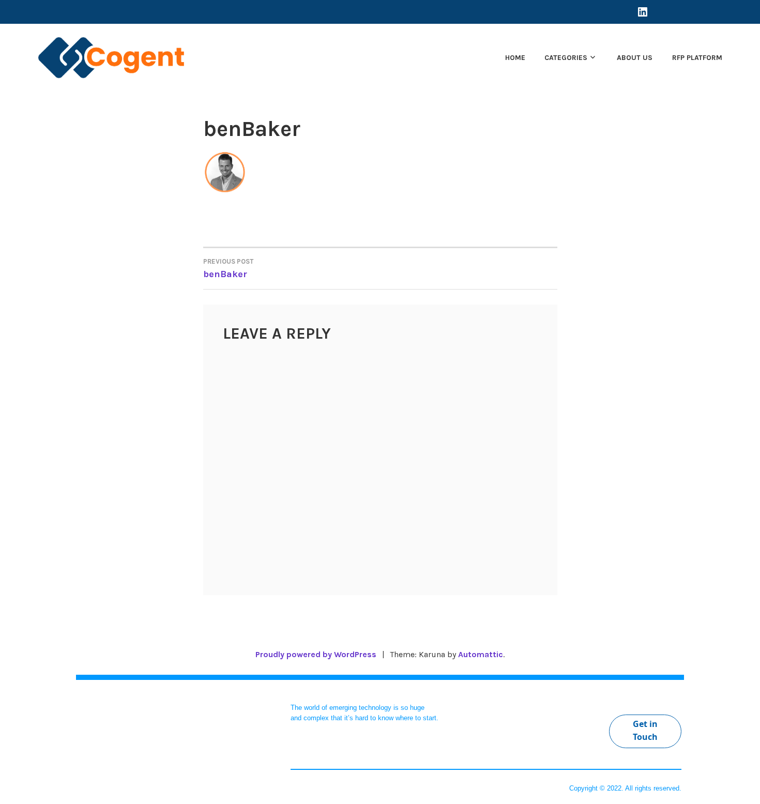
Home (515, 57)
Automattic (480, 654)
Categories (565, 57)
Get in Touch (645, 730)
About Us (634, 57)
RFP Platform (697, 57)
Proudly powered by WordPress (315, 654)
